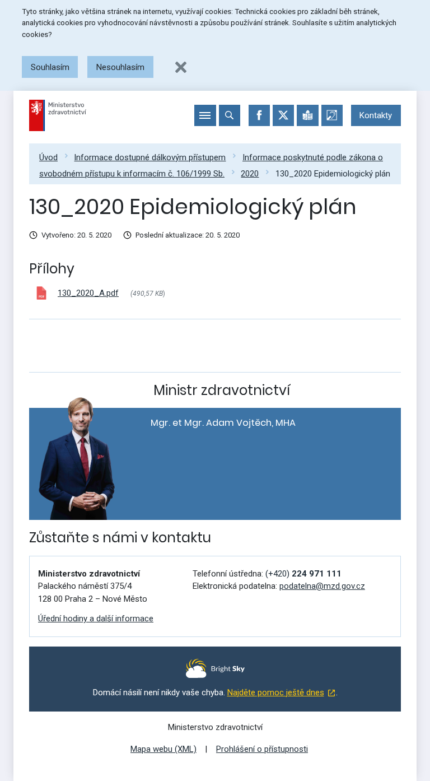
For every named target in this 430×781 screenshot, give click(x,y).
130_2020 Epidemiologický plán (332, 174)
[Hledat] (229, 115)
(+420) (303, 574)
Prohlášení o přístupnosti (262, 749)
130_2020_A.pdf (88, 293)
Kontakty (375, 115)
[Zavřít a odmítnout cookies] (181, 67)
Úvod (48, 157)
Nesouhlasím (120, 67)
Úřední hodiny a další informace (95, 618)
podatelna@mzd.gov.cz (322, 586)
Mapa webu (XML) (163, 749)
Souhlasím (50, 67)
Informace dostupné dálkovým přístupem (150, 157)
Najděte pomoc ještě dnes (275, 692)
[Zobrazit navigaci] (205, 115)
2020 (250, 174)
